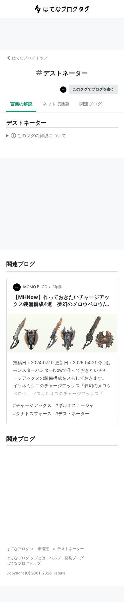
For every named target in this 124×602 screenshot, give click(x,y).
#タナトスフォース (32, 413)
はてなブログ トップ (29, 57)
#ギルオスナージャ (74, 405)
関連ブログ (90, 103)
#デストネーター (72, 413)
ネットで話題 (56, 103)
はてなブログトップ (23, 563)
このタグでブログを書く (93, 89)
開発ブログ (74, 557)
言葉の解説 (21, 103)
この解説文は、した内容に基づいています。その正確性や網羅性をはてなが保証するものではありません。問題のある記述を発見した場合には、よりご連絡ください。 (36, 137)
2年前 (57, 286)
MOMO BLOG (35, 286)
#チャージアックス (32, 405)
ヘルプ (55, 557)
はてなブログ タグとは (25, 557)
